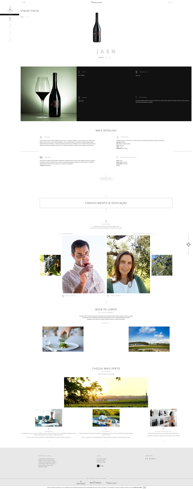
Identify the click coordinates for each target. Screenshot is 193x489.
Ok (144, 487)
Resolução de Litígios (101, 462)
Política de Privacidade (101, 458)
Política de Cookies (101, 460)
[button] (169, 2)
